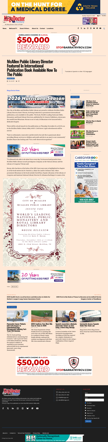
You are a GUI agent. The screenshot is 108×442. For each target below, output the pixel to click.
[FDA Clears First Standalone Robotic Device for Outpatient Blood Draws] (78, 108)
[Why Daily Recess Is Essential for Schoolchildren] (78, 139)
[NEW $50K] (54, 47)
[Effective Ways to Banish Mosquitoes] (78, 129)
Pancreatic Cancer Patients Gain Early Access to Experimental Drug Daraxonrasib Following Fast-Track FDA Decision (17, 331)
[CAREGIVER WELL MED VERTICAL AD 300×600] (86, 183)
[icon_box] (62, 397)
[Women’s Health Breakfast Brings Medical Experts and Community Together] (78, 149)
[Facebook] (78, 32)
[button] (104, 33)
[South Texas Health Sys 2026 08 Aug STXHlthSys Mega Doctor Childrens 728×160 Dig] (36, 155)
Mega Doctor (89, 417)
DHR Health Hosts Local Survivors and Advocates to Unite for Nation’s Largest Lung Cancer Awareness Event (28, 302)
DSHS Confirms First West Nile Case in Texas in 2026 (41, 329)
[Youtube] (100, 32)
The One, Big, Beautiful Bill (92, 422)
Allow (80, 2)
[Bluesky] (94, 32)
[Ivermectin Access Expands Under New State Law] (90, 320)
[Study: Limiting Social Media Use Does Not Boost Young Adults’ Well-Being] (78, 118)
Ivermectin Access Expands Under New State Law (89, 329)
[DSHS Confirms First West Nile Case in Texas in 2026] (41, 320)
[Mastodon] (97, 32)
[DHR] (54, 441)
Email (86, 402)
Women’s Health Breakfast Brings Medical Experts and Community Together (92, 147)
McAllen (14, 291)
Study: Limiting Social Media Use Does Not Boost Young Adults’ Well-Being (92, 117)
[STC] (54, 11)
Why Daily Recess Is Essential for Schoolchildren (92, 136)
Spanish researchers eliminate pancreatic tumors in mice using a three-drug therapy (66, 330)
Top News (89, 407)
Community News (90, 409)
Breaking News (10, 82)
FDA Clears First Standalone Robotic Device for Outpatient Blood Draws (92, 107)
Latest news (75, 101)
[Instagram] (87, 32)
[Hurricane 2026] (36, 106)
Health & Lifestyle (90, 414)
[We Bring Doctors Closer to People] (14, 396)
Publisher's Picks (90, 419)
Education (89, 412)
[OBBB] (90, 25)
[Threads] (90, 32)
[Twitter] (81, 32)
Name (86, 397)
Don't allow (75, 2)
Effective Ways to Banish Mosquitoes (93, 126)
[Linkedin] (84, 32)
